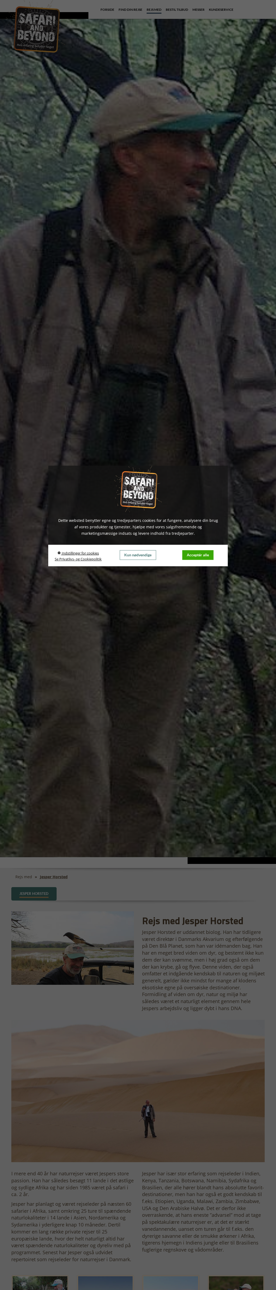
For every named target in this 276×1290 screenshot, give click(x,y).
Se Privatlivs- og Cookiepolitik (78, 559)
